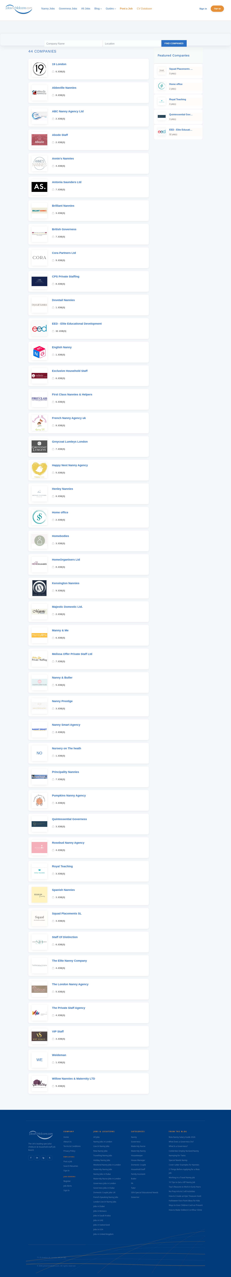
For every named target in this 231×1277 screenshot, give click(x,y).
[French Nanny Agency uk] (39, 423)
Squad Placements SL (67, 913)
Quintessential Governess (69, 819)
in (37, 1157)
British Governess (64, 229)
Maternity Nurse (138, 1146)
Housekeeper (137, 1155)
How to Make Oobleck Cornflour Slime (185, 1210)
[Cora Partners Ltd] (39, 258)
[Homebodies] (39, 541)
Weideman (59, 1055)
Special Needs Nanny (178, 1160)
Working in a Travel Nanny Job (182, 1177)
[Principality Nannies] (39, 777)
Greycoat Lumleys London (70, 441)
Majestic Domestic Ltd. (67, 606)
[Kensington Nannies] (39, 588)
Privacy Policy (69, 1151)
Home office (60, 512)
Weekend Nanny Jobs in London (107, 1164)
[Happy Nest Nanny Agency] (39, 470)
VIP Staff (58, 1031)
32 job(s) (61, 331)
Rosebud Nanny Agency (68, 842)
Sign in (203, 8)
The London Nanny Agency (70, 984)
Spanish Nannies (63, 889)
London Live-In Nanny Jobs (104, 1201)
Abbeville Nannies (64, 87)
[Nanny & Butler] (39, 682)
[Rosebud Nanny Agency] (39, 847)
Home (66, 1137)
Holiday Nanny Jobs (101, 1160)
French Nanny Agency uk (69, 418)
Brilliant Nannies (63, 205)
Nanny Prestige (62, 701)
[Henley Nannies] (39, 494)
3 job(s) (60, 213)
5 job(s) (60, 472)
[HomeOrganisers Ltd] (39, 564)
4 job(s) (60, 166)
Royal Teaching (62, 866)
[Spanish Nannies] (39, 895)
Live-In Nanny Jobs (101, 1146)
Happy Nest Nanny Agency (70, 465)
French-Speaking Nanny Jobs (105, 1197)
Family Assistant (138, 1174)
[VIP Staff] (39, 1036)
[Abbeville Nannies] (39, 93)
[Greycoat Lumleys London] (39, 446)
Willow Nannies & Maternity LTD (73, 1078)
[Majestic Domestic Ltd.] (39, 612)
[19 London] (39, 69)
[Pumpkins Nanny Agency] (39, 800)
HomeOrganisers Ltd (66, 559)
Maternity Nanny (138, 1151)
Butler (133, 1178)
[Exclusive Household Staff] (39, 376)
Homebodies (60, 536)
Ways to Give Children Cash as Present (186, 1205)
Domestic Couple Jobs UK (104, 1192)
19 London (59, 64)
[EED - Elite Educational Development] (39, 328)
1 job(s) (60, 307)
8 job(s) (60, 95)
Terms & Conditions (72, 1146)
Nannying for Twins (177, 1155)
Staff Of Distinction (65, 937)
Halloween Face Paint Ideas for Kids (184, 1200)
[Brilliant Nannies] (39, 210)
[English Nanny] (39, 352)
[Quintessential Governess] (39, 824)
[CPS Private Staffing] (39, 281)
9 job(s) (60, 260)
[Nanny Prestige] (39, 706)
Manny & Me (60, 630)
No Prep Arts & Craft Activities (182, 1191)
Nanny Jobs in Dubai (102, 1174)
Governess (135, 1141)
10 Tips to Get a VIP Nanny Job (182, 1182)
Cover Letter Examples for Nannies (184, 1164)
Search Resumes (70, 1166)
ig (43, 1157)
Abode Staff (60, 135)
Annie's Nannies (63, 158)
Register (67, 1181)
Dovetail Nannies (63, 300)
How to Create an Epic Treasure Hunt (185, 1196)
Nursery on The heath (66, 748)
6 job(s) (60, 71)
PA (132, 1183)
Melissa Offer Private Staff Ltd (72, 654)
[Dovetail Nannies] (39, 305)
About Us (67, 1141)
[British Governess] (39, 234)
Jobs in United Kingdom (103, 1234)
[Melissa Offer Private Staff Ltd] (39, 659)
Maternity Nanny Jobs (102, 1169)
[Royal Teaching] (39, 871)
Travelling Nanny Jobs (102, 1155)
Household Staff (138, 1169)
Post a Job (67, 1161)
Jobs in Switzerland (101, 1225)
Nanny (134, 1137)
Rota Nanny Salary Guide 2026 (182, 1137)
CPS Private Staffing (65, 276)
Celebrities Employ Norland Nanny (184, 1151)
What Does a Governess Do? (181, 1141)
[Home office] (39, 517)
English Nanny (62, 347)
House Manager (138, 1160)
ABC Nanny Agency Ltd (68, 111)
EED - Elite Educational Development (77, 323)
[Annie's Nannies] (39, 163)
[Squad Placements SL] (39, 918)
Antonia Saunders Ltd (66, 182)
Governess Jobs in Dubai (104, 1188)
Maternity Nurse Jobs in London (107, 1178)
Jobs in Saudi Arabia (102, 1215)
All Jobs (96, 1137)
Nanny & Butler (62, 677)
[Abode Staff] (39, 140)
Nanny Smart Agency (66, 724)
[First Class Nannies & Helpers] (39, 399)
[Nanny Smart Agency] (39, 730)
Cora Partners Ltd (64, 252)
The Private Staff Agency (68, 1007)
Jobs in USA (98, 1229)
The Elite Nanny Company (69, 960)
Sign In (66, 1170)
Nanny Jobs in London (102, 1141)
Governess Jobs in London (104, 1183)
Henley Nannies (62, 488)
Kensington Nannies (65, 583)
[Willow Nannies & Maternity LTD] (39, 1083)
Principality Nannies (65, 772)
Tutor (133, 1188)
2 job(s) (60, 118)
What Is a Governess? (178, 1146)
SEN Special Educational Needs (144, 1192)
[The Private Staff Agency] (39, 1013)
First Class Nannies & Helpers (72, 394)
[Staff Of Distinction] (39, 942)
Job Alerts (67, 1186)
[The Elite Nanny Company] (39, 965)
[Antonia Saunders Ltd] (39, 187)
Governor (135, 1197)
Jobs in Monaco (100, 1211)
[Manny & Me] (39, 635)
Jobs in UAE (98, 1220)
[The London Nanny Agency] (39, 989)
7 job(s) (60, 189)
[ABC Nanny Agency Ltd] (39, 116)
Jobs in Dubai (99, 1206)
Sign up (217, 9)
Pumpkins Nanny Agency (69, 795)
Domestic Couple (138, 1164)
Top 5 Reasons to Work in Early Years (185, 1186)
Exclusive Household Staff (70, 370)
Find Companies (174, 43)
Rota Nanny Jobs (100, 1151)
